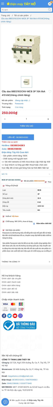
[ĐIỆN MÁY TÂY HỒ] (21, 4)
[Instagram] (20, 316)
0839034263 (17, 145)
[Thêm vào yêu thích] (50, 91)
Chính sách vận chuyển (11, 278)
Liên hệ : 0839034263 (18, 137)
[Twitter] (9, 316)
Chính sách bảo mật (10, 292)
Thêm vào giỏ (26, 126)
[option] (26, 49)
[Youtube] (15, 316)
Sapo (32, 403)
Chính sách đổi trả (9, 289)
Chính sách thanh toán (11, 282)
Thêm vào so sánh (10, 142)
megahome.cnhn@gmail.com (20, 376)
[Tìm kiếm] (49, 10)
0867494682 (31, 380)
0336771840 (26, 383)
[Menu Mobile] (2, 3)
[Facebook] (4, 316)
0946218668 (15, 149)
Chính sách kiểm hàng (11, 285)
